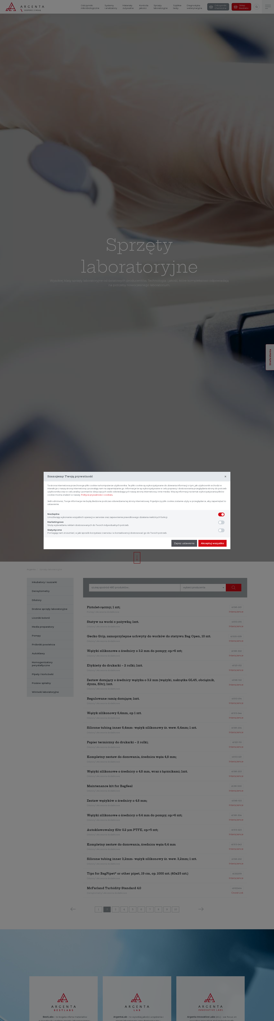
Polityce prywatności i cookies (96, 495)
